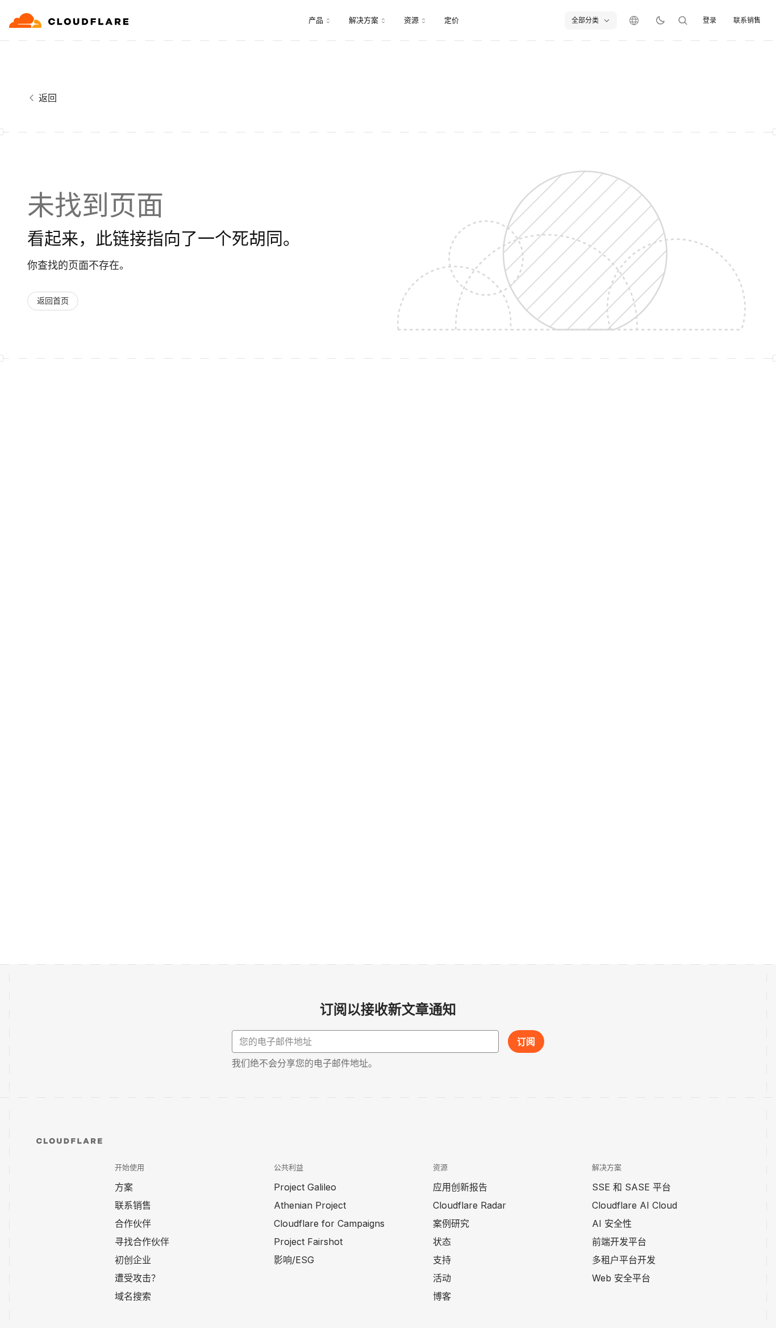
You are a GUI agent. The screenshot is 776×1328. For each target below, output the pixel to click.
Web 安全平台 (621, 1278)
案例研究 (451, 1223)
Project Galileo (305, 1187)
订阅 (526, 1041)
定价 (451, 19)
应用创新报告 (460, 1187)
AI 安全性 (612, 1223)
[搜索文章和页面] (683, 20)
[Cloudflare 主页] (70, 20)
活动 (442, 1278)
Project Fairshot (308, 1241)
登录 (709, 20)
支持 (442, 1259)
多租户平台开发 (624, 1259)
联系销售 (747, 20)
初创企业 (133, 1259)
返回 (48, 97)
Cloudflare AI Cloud (634, 1205)
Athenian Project (310, 1205)
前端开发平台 (619, 1241)
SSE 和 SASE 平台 (631, 1187)
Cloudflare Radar (469, 1205)
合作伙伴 (133, 1223)
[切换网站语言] (633, 20)
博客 (442, 1296)
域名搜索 (133, 1296)
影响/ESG (294, 1259)
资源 (411, 19)
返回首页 (53, 300)
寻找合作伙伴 (142, 1241)
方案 (124, 1187)
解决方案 (363, 19)
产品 (315, 19)
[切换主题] (660, 20)
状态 (442, 1241)
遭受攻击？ (137, 1278)
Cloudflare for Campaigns (329, 1223)
